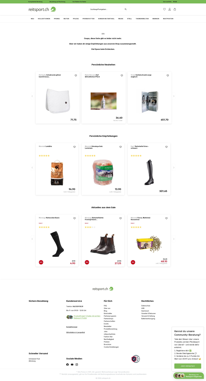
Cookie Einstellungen (111, 347)
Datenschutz (145, 306)
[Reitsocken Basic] (50, 220)
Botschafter (108, 313)
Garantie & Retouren (148, 313)
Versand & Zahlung (148, 316)
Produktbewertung (110, 329)
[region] (103, 96)
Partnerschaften (109, 321)
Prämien (107, 342)
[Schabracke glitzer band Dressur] (57, 101)
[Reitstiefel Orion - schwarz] (149, 172)
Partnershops (108, 318)
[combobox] (105, 9)
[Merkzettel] (164, 9)
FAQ (105, 306)
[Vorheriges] (32, 95)
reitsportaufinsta (109, 334)
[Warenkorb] (174, 9)
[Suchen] (126, 9)
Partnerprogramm (110, 316)
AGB (142, 308)
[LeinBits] (50, 149)
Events (106, 324)
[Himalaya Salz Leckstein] (103, 172)
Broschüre (107, 344)
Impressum (145, 311)
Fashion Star (108, 337)
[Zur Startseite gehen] (42, 9)
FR (174, 1)
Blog (105, 311)
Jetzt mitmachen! (188, 366)
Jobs (105, 331)
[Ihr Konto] (169, 9)
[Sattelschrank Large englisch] (149, 101)
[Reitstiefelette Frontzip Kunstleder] (103, 244)
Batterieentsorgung (148, 318)
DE (176, 1)
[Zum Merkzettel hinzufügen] (76, 75)
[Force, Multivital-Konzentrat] (149, 244)
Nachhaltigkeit (109, 339)
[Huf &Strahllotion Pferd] (103, 101)
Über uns (107, 308)
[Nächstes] (173, 95)
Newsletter (107, 326)
